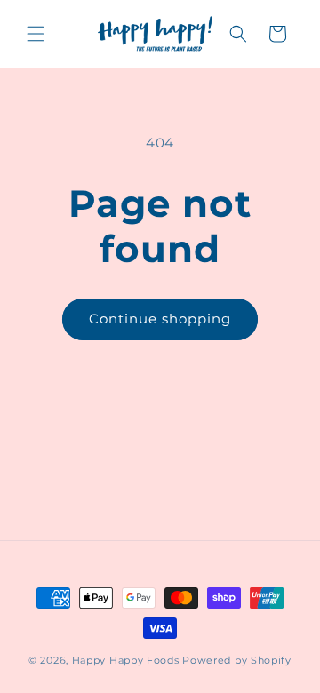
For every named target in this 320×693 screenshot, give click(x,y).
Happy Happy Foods (126, 660)
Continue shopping (160, 318)
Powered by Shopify (237, 660)
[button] (35, 33)
